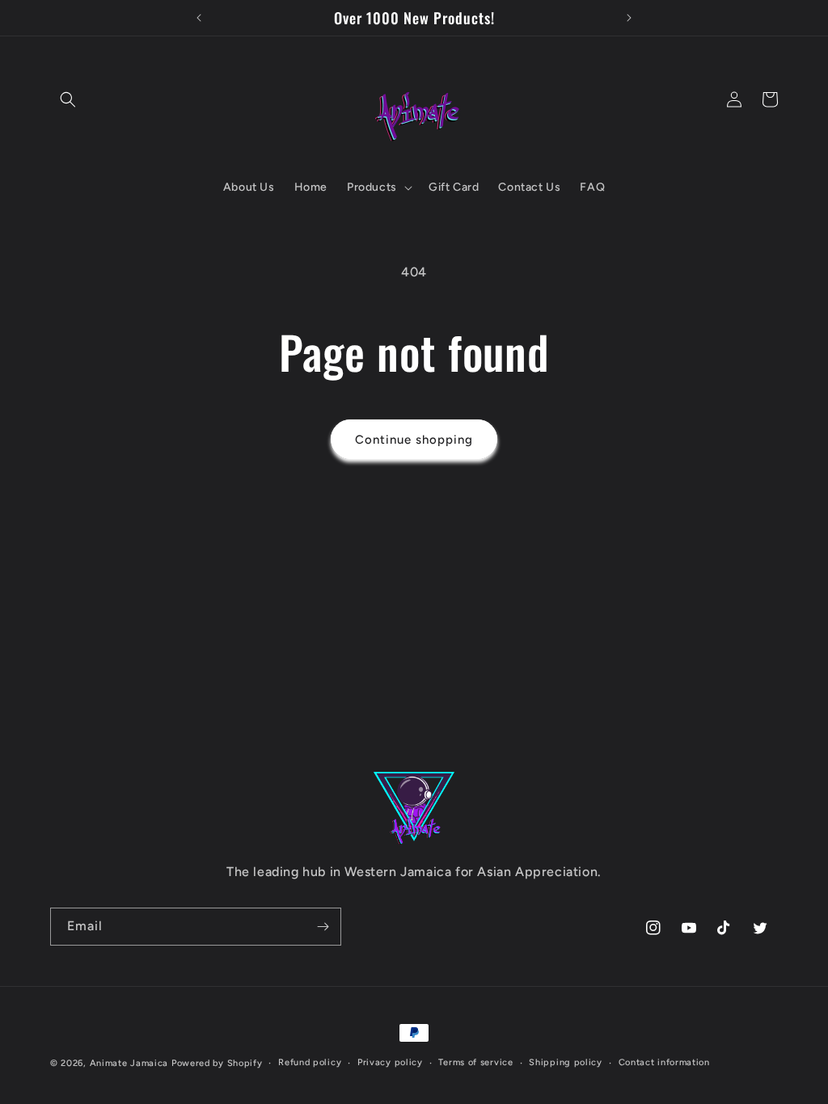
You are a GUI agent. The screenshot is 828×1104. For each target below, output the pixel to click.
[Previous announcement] (199, 18)
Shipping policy (565, 1062)
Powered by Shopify (217, 1063)
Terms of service (475, 1062)
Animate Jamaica (129, 1063)
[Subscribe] (322, 927)
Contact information (664, 1062)
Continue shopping (414, 439)
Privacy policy (390, 1062)
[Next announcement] (629, 18)
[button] (68, 99)
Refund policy (309, 1062)
